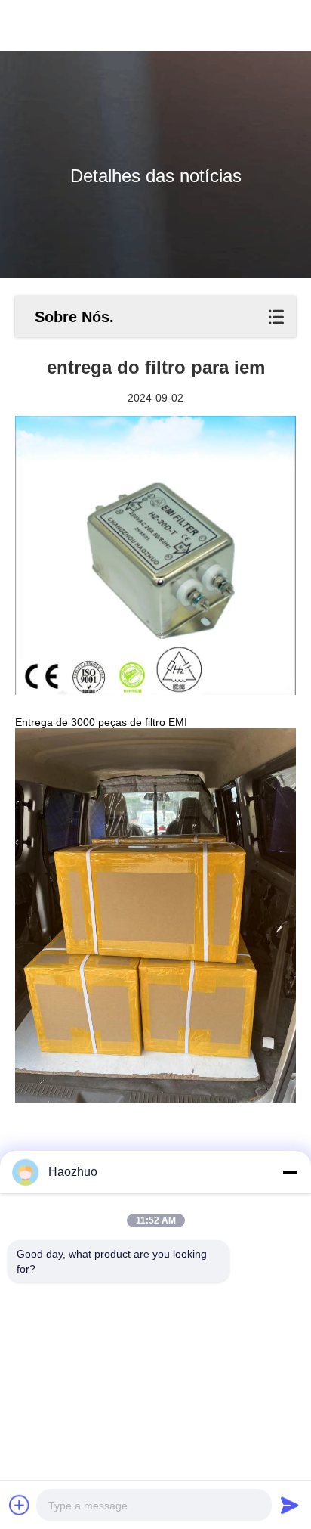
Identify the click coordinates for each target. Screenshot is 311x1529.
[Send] (290, 1504)
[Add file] (19, 1504)
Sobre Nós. (74, 317)
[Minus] (290, 1172)
